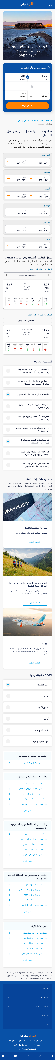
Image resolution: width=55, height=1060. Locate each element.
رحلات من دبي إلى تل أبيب (36, 948)
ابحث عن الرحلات (26, 105)
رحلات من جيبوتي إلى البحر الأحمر (33, 889)
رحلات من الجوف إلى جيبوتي (35, 793)
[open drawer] (49, 3)
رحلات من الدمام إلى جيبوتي (35, 798)
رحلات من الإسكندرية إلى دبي (34, 953)
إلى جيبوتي (22, 120)
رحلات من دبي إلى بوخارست (35, 932)
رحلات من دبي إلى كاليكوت (35, 943)
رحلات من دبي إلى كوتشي (35, 938)
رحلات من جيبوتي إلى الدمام (35, 899)
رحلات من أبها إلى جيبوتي (36, 783)
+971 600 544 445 (27, 1049)
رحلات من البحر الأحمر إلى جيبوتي (33, 788)
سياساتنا (37, 1045)
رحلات (33, 120)
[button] (27, 371)
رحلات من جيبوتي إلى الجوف (35, 894)
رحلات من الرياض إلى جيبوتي (34, 804)
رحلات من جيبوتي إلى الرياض (34, 905)
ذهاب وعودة (40, 68)
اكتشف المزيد (35, 542)
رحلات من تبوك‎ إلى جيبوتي (35, 762)
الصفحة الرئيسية (46, 120)
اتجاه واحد (25, 68)
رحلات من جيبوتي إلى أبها (36, 884)
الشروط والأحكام (21, 1045)
